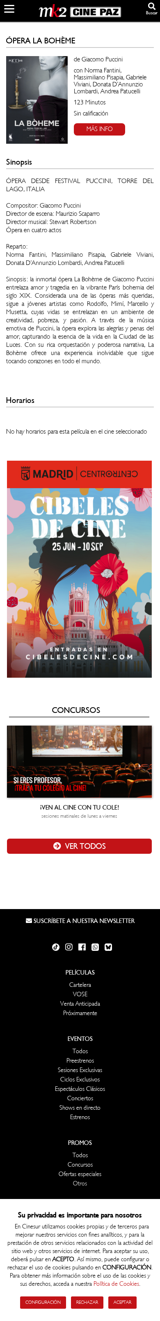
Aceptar (122, 1302)
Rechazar (87, 1302)
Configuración (43, 1302)
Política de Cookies (116, 1284)
